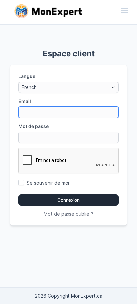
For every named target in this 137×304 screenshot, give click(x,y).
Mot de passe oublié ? (68, 214)
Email (24, 101)
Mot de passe (33, 126)
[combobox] (68, 87)
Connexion (68, 200)
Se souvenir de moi (48, 183)
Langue (26, 76)
